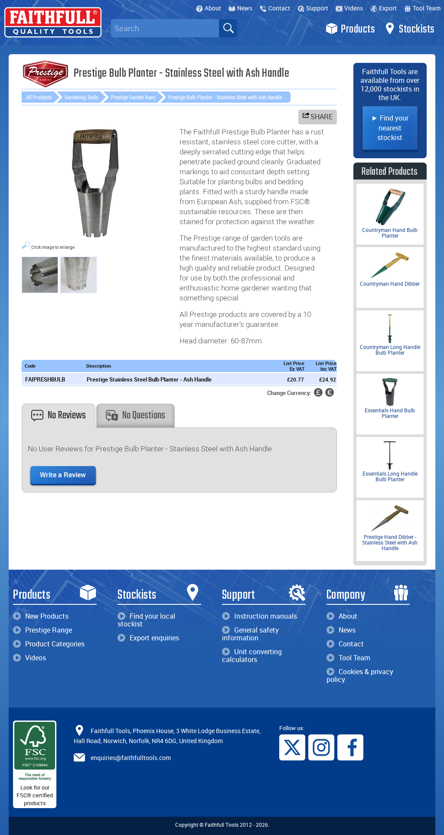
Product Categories (55, 644)
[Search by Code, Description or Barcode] (228, 28)
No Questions (143, 416)
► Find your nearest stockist (389, 127)
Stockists (416, 29)
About (213, 8)
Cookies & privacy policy (359, 675)
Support (317, 8)
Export (388, 8)
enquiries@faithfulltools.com (131, 757)
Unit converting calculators (252, 655)
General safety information (250, 634)
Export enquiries (154, 638)
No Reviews (67, 416)
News (244, 8)
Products (358, 29)
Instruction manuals (265, 616)
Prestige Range (48, 630)
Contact (279, 8)
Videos (353, 8)
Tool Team (427, 8)
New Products (47, 616)
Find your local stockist (146, 620)
